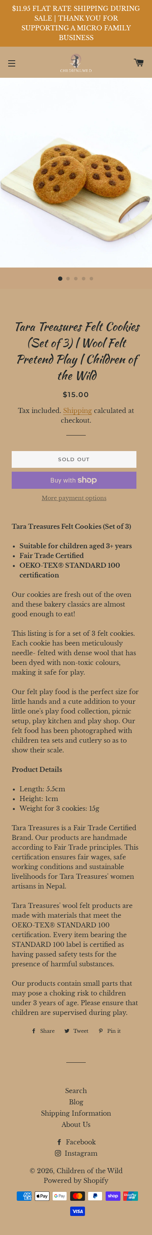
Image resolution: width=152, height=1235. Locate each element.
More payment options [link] (74, 498)
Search (76, 1091)
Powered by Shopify (76, 1180)
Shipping (77, 411)
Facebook (80, 1142)
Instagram (80, 1153)
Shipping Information (76, 1113)
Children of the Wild (90, 1171)
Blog (76, 1102)
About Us (76, 1124)
